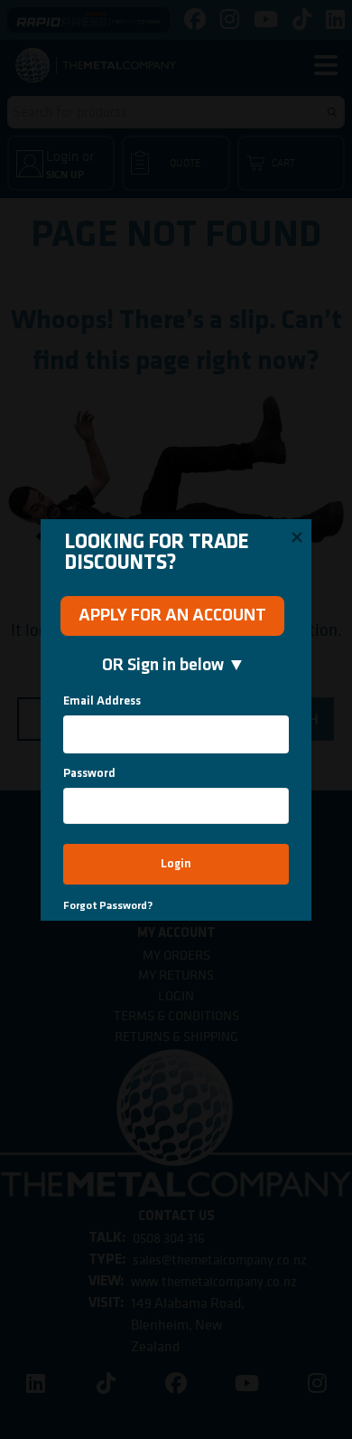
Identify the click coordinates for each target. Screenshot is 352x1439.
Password (89, 774)
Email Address (102, 701)
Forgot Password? (108, 906)
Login (176, 864)
